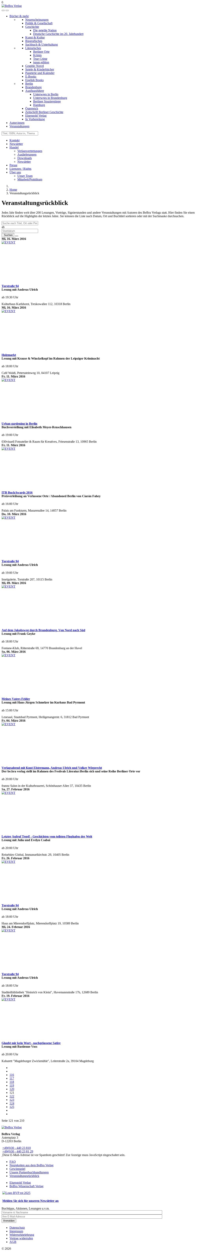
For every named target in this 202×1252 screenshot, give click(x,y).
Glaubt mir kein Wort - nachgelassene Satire (31, 1043)
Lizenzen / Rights (20, 168)
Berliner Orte (41, 51)
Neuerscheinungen (37, 19)
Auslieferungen (26, 154)
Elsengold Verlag (36, 115)
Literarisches (33, 48)
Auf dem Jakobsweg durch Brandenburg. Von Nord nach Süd (43, 630)
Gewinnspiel (17, 1168)
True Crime (40, 58)
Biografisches (33, 41)
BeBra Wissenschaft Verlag (26, 1186)
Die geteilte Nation (45, 30)
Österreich (31, 108)
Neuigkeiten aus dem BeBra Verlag (31, 1165)
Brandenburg (33, 87)
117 (11, 1078)
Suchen (8, 235)
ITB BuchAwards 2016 (17, 492)
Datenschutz (17, 1227)
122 (11, 1096)
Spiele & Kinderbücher (39, 69)
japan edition (41, 62)
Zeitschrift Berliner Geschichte (44, 112)
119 (11, 1085)
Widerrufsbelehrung (21, 1234)
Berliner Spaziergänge (47, 101)
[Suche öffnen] (3, 10)
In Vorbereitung (35, 119)
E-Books (30, 76)
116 (11, 1074)
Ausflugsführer (34, 90)
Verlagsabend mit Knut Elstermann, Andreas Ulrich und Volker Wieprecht (52, 767)
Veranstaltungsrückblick (24, 1176)
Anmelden (9, 1220)
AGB (12, 1242)
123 (11, 1099)
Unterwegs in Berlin (45, 94)
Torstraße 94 (10, 286)
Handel (14, 147)
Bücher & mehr (19, 16)
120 (11, 1089)
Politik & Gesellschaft (38, 23)
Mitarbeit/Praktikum (29, 179)
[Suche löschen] (16, 236)
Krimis (37, 55)
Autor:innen (16, 122)
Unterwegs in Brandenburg (50, 98)
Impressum (16, 1231)
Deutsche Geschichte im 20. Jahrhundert (58, 34)
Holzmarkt (9, 355)
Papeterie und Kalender (39, 73)
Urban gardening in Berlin (19, 423)
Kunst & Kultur (35, 37)
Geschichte (32, 26)
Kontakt (14, 140)
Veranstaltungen (19, 126)
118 (11, 1082)
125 (11, 1106)
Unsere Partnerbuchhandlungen (29, 1172)
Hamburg (39, 105)
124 (11, 1103)
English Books (34, 80)
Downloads (24, 158)
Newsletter (16, 144)
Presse (13, 165)
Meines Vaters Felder (16, 699)
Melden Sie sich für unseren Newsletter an (30, 1200)
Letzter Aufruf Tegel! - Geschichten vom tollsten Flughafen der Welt (47, 836)
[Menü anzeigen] (7, 10)
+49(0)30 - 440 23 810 (16, 1148)
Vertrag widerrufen (21, 1238)
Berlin (29, 83)
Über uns (15, 172)
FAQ (12, 1161)
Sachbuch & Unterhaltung (41, 44)
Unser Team (25, 176)
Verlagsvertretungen (29, 151)
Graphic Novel (34, 66)
